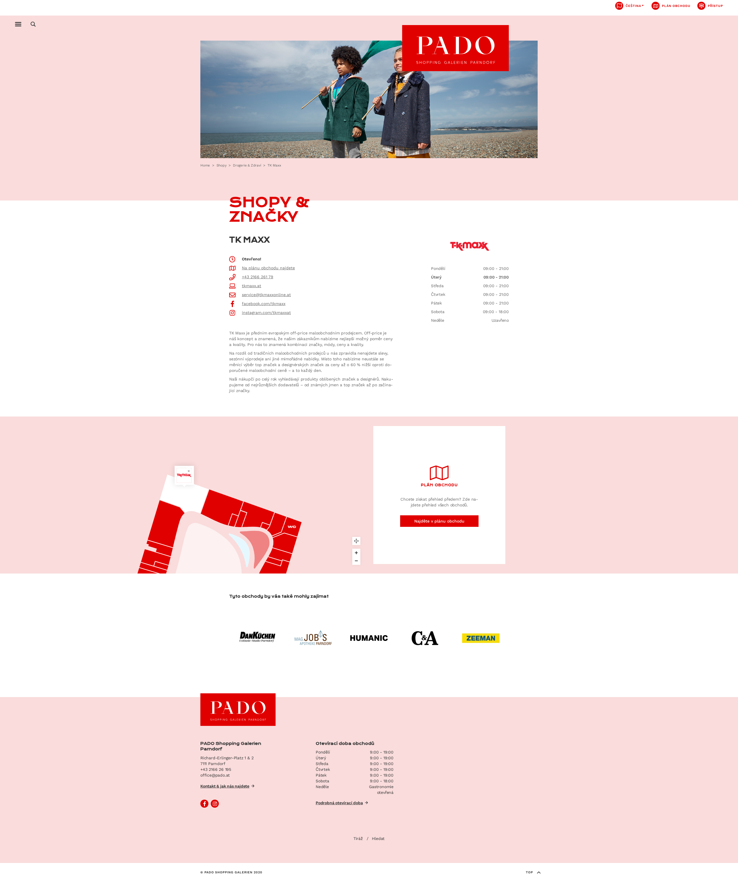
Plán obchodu (676, 6)
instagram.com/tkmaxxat (266, 312)
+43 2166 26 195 (215, 769)
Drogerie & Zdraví (247, 165)
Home (205, 165)
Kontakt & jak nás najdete (224, 786)
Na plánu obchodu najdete (268, 268)
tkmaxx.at (251, 285)
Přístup (715, 6)
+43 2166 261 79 (257, 277)
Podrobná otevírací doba (339, 802)
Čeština (633, 6)
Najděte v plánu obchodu (439, 521)
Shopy (221, 165)
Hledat (378, 838)
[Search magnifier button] (33, 24)
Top (529, 872)
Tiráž (358, 838)
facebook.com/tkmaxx (263, 303)
